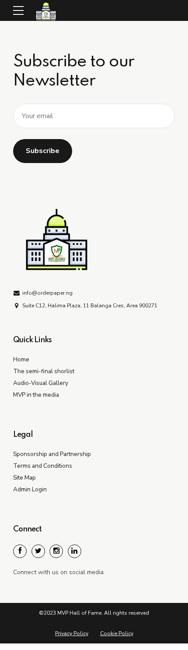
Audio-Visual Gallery (40, 383)
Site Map (24, 477)
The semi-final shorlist (43, 371)
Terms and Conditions (42, 466)
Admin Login (30, 489)
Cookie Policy (116, 633)
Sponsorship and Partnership (52, 454)
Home (21, 359)
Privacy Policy (71, 633)
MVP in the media (36, 395)
